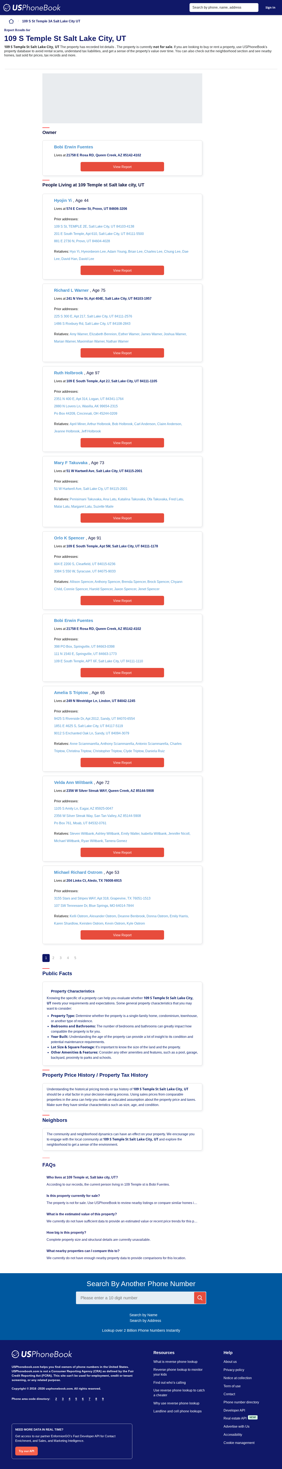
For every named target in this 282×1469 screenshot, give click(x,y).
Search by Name (145, 1315)
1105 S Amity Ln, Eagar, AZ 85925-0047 (83, 808)
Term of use (232, 1386)
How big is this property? (67, 1232)
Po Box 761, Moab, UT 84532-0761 (80, 823)
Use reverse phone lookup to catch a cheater (179, 1393)
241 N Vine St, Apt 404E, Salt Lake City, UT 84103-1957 (109, 298)
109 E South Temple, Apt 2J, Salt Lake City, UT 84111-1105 (111, 381)
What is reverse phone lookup (175, 1361)
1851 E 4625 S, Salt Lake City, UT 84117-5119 (88, 726)
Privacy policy (234, 1370)
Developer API (234, 1410)
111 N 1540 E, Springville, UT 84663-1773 (85, 654)
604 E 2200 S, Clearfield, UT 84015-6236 (84, 564)
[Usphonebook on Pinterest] (32, 1409)
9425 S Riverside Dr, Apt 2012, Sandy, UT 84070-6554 (94, 718)
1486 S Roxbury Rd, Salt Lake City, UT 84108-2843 (92, 323)
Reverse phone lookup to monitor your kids (177, 1372)
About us (230, 1361)
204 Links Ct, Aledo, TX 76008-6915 (94, 880)
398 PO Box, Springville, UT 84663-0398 (84, 646)
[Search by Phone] (200, 1298)
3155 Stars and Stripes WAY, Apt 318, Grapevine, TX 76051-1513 (102, 898)
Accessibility (233, 1434)
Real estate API (235, 1418)
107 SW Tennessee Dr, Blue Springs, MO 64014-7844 (94, 905)
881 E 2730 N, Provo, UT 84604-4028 (82, 241)
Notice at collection (238, 1378)
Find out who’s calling (169, 1382)
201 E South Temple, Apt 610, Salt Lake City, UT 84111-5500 (99, 234)
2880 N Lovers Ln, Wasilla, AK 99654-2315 (86, 406)
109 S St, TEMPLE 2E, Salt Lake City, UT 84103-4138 (94, 226)
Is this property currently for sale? (74, 1196)
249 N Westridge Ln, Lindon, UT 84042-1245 (100, 701)
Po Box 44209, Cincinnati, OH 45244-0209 (85, 413)
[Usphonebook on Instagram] (23, 1409)
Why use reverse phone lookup (176, 1403)
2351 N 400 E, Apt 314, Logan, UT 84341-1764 (89, 399)
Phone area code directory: (31, 1398)
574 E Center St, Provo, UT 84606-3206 (96, 208)
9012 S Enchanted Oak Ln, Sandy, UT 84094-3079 (91, 733)
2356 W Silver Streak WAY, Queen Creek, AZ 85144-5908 (110, 790)
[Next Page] (83, 958)
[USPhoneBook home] (32, 7)
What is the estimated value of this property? (82, 1214)
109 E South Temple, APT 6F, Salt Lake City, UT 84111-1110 (98, 661)
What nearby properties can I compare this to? (83, 1251)
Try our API (26, 1451)
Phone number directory (241, 1402)
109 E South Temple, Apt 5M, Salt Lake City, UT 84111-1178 (112, 546)
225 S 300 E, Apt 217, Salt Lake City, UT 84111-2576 (93, 316)
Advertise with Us (236, 1426)
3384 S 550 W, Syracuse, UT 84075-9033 (85, 571)
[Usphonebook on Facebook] (14, 1409)
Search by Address (145, 1321)
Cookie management (239, 1443)
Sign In (270, 7)
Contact (229, 1394)
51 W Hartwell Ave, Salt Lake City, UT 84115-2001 (104, 471)
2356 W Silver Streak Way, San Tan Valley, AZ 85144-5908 (97, 816)
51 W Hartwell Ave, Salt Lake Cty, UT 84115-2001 (91, 489)
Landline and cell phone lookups (177, 1411)
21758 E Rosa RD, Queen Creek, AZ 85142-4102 (103, 155)
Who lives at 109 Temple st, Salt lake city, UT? (83, 1177)
